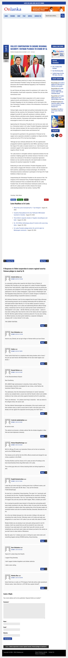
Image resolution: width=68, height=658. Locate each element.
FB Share (13, 199)
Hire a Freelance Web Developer (57, 67)
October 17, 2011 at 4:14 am (16, 372)
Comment (6, 602)
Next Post (43, 261)
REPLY (46, 199)
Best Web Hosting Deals (57, 71)
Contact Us (51, 652)
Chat (18, 16)
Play (24, 16)
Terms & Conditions (40, 654)
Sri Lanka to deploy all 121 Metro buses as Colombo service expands (57, 84)
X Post (26, 199)
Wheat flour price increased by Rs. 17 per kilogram (27, 208)
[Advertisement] (34, 31)
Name (5, 621)
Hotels (30, 16)
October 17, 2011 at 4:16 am (16, 422)
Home (6, 16)
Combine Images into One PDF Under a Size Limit (58, 74)
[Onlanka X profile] (56, 135)
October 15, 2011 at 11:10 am (17, 279)
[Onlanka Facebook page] (53, 135)
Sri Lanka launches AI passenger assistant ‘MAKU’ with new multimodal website (57, 91)
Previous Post (10, 261)
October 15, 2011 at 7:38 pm (16, 351)
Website (5, 633)
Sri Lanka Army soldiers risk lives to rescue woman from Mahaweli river (57, 104)
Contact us (38, 16)
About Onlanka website (41, 652)
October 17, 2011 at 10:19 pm (17, 577)
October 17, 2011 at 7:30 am (16, 481)
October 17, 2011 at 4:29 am (16, 445)
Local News (6, 60)
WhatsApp (20, 199)
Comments (6, 57)
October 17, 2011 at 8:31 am (16, 549)
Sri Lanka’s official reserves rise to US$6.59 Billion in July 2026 (57, 97)
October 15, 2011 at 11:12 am (17, 334)
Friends (12, 16)
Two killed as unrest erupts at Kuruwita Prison (57, 110)
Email (5, 627)
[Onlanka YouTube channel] (60, 135)
